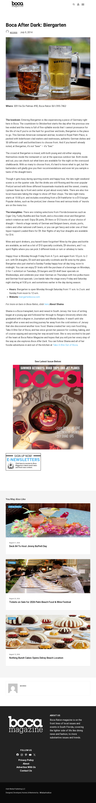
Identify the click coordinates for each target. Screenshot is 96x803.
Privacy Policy (26, 760)
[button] (83, 4)
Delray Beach (15, 507)
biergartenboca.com (29, 296)
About (26, 763)
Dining (12, 562)
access (13, 32)
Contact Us (26, 770)
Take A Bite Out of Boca (65, 345)
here (46, 304)
